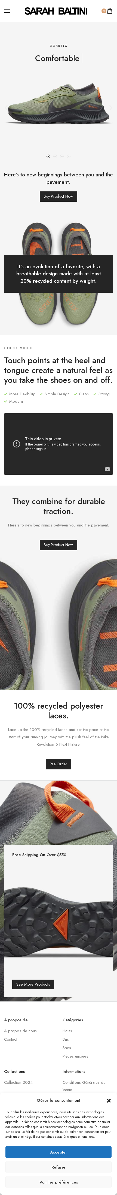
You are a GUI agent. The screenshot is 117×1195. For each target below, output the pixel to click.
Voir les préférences (58, 1182)
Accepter (58, 1152)
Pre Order (58, 764)
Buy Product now (58, 196)
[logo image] (56, 11)
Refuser (58, 1167)
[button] (109, 1100)
